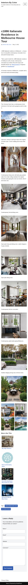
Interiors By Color (7, 44)
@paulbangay (10, 66)
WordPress (19, 583)
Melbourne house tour (11, 505)
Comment (6, 547)
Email (4, 535)
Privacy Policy (5, 580)
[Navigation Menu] (25, 4)
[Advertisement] (14, 21)
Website (5, 541)
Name (5, 528)
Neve (7, 583)
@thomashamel (16, 64)
